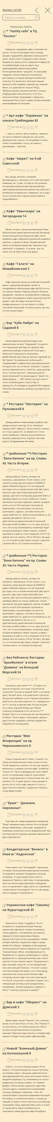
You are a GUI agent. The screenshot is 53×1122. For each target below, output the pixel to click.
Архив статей (11, 10)
